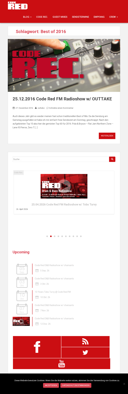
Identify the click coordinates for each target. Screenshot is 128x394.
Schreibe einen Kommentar (61, 108)
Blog (26, 17)
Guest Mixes (60, 17)
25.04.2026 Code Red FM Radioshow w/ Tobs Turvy (64, 204)
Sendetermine (80, 17)
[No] (124, 383)
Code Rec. (42, 17)
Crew (112, 17)
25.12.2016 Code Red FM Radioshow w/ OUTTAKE (62, 98)
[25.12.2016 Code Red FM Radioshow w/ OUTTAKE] (64, 65)
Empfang (99, 17)
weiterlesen (107, 136)
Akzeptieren (51, 385)
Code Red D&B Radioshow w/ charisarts (54, 265)
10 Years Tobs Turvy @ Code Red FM (53, 292)
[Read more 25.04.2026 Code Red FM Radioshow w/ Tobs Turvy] (64, 186)
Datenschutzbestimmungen (75, 385)
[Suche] (112, 159)
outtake (41, 108)
